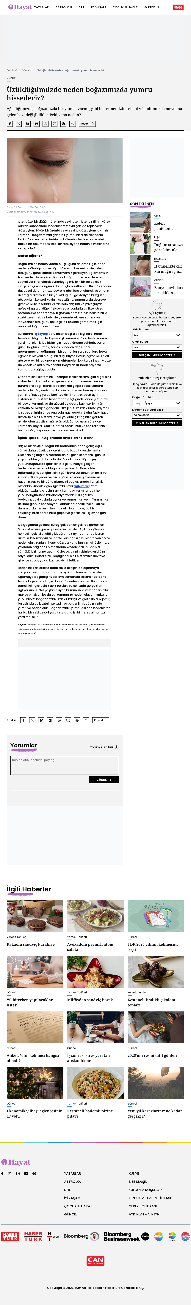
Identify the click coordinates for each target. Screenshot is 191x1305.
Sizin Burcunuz (142, 329)
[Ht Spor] (53, 1236)
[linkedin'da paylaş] (37, 124)
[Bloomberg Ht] (81, 1236)
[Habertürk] (10, 1236)
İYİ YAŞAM (72, 1198)
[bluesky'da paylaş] (28, 124)
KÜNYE (134, 1173)
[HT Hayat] (95, 1162)
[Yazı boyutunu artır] (72, 124)
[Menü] (167, 7)
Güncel (26, 70)
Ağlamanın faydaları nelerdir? (68, 438)
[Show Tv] (158, 1236)
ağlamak (81, 486)
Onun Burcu (140, 342)
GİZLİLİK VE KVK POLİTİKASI (150, 1198)
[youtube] (26, 1174)
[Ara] (159, 7)
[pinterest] (34, 1174)
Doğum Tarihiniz (143, 397)
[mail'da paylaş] (54, 124)
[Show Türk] (172, 1236)
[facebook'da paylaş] (10, 124)
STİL (67, 1189)
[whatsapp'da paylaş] (45, 124)
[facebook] (2, 1174)
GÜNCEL (70, 1214)
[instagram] (18, 1174)
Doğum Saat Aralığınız (147, 410)
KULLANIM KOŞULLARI (145, 1189)
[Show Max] (185, 1236)
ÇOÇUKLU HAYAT (78, 1206)
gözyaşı (41, 334)
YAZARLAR (72, 1173)
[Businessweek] (126, 1236)
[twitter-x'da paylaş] (19, 124)
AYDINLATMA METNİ (144, 1214)
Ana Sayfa (12, 70)
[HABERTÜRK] (178, 7)
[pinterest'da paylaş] (63, 124)
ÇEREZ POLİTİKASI (143, 1206)
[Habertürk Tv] (33, 1236)
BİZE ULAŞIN (138, 1181)
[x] (10, 1174)
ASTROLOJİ (73, 1181)
